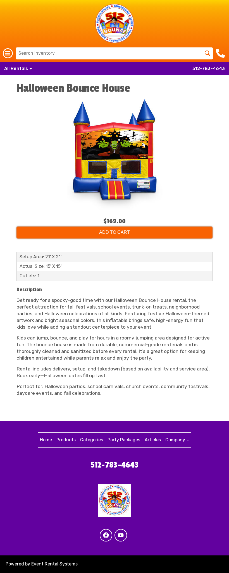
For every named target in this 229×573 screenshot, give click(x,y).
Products (66, 439)
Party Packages (124, 439)
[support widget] (212, 560)
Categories (91, 439)
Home (46, 439)
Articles (153, 439)
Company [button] (175, 439)
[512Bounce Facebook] (106, 535)
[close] (220, 514)
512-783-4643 (208, 68)
